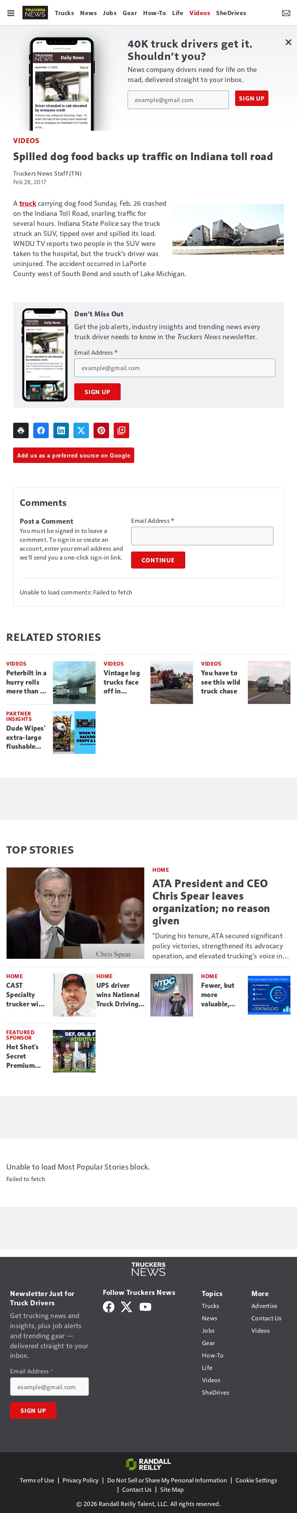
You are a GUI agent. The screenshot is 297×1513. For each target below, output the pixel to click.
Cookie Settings (256, 1480)
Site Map (172, 1489)
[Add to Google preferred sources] (121, 430)
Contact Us (137, 1489)
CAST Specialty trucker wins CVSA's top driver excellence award (26, 995)
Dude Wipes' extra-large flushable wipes (25, 738)
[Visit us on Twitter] (127, 1306)
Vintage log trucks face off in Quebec (122, 683)
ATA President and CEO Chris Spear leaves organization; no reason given (211, 902)
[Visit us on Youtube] (145, 1306)
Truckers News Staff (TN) (47, 173)
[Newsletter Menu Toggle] (286, 12)
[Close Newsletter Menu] (288, 42)
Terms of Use (37, 1480)
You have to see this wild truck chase (220, 682)
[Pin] (101, 430)
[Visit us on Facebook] (108, 1306)
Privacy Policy (81, 1480)
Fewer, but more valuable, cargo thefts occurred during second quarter (220, 995)
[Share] (41, 430)
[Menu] (10, 12)
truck (27, 202)
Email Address (96, 352)
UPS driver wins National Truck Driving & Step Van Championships (120, 995)
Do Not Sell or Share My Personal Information (167, 1480)
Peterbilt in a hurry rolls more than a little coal (26, 683)
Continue (158, 560)
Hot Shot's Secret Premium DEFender (22, 1057)
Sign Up (252, 98)
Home (160, 869)
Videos (26, 140)
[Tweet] (81, 430)
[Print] (21, 430)
